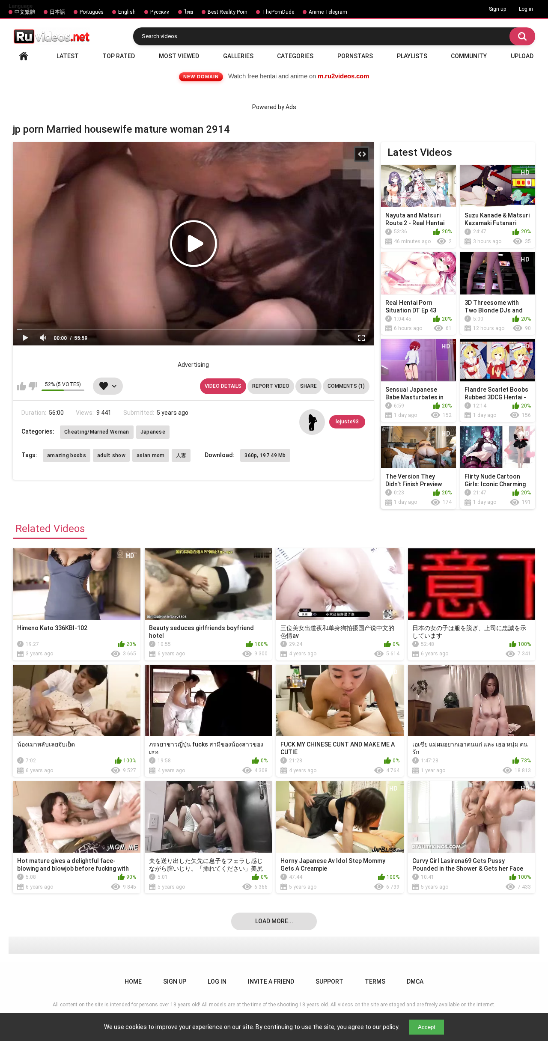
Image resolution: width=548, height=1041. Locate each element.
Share (308, 386)
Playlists (412, 56)
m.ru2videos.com (343, 76)
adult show (111, 455)
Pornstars (355, 56)
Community (469, 56)
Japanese (152, 432)
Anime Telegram (328, 12)
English (127, 12)
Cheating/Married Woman (96, 432)
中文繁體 (25, 12)
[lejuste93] (312, 422)
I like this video (21, 386)
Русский (160, 12)
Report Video (270, 386)
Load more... (274, 921)
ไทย (188, 12)
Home (23, 56)
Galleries (238, 56)
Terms (375, 981)
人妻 (181, 455)
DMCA (415, 981)
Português (92, 12)
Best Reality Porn (227, 12)
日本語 (57, 12)
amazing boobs (66, 455)
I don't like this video (32, 386)
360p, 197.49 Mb (265, 455)
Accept (426, 1027)
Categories (295, 56)
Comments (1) (346, 386)
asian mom (151, 455)
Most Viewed (179, 56)
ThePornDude (278, 12)
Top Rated (118, 56)
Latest (68, 56)
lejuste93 (347, 422)
